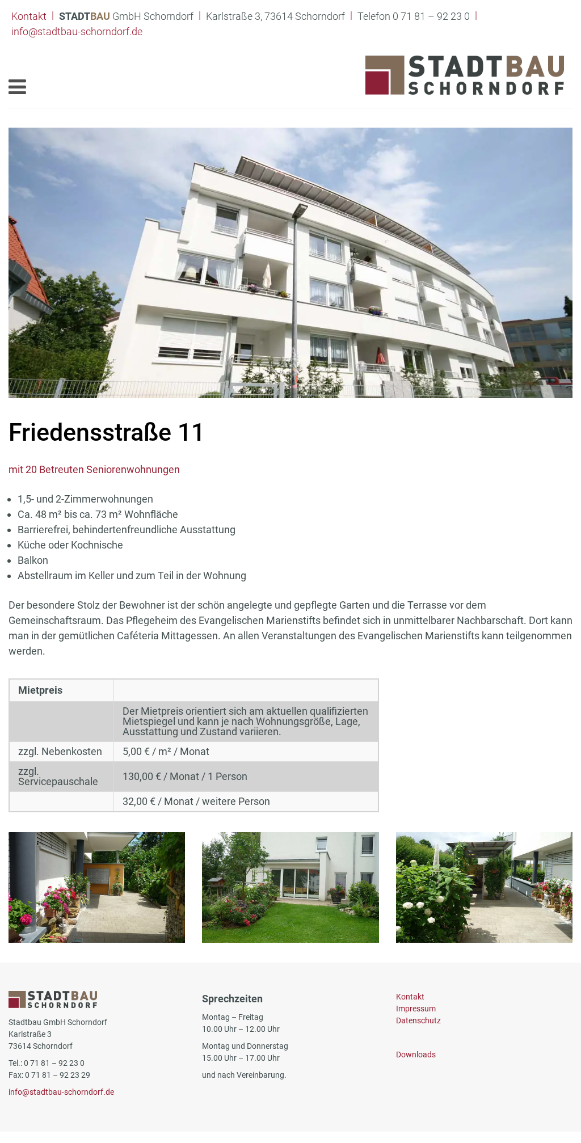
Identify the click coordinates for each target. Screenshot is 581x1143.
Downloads (416, 1054)
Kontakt (29, 16)
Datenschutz (418, 1020)
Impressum (416, 1008)
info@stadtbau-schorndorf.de (76, 31)
